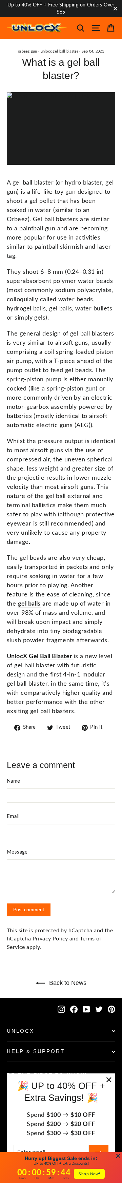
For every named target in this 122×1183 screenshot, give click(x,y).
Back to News (66, 982)
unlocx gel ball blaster (59, 51)
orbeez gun (27, 51)
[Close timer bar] (118, 1156)
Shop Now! (89, 1174)
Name (13, 781)
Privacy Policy (50, 938)
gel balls (29, 604)
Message (17, 852)
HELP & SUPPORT (36, 1051)
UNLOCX (20, 1031)
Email (13, 816)
